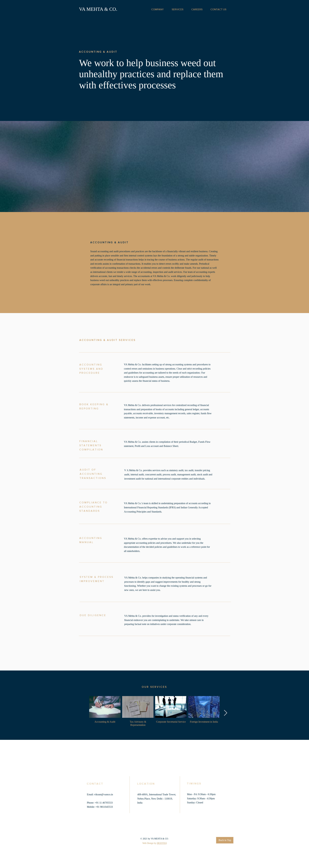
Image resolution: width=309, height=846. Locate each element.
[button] (157, 9)
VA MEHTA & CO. (98, 9)
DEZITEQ (162, 843)
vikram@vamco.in (103, 794)
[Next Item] (225, 713)
